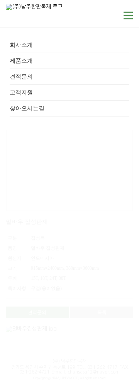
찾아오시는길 (27, 108)
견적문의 (21, 77)
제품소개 (21, 61)
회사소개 (21, 45)
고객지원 (21, 92)
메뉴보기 (128, 15)
